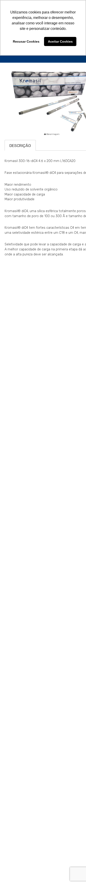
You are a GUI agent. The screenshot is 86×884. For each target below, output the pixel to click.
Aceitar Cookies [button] (60, 41)
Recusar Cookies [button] (26, 41)
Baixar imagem (52, 146)
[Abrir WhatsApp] (74, 872)
